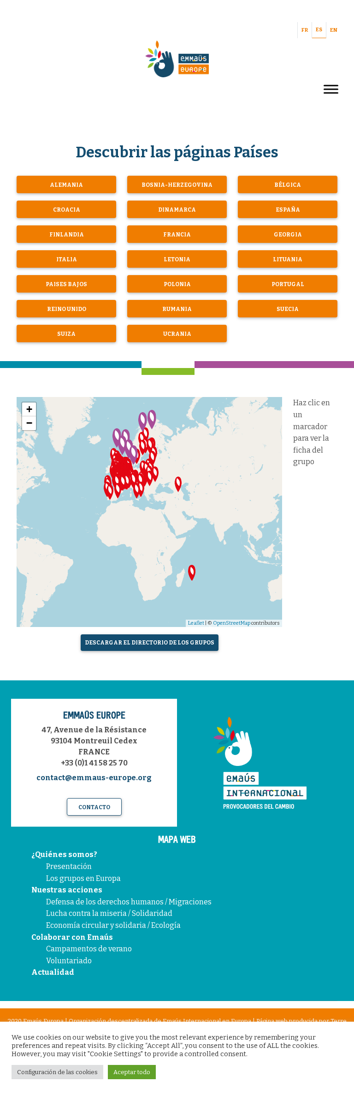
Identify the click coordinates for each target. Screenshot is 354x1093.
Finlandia (66, 234)
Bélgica (287, 185)
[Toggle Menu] (331, 89)
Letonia (177, 259)
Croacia (66, 210)
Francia (177, 234)
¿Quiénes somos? (64, 854)
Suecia (288, 309)
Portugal (287, 284)
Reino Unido (66, 309)
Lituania (287, 259)
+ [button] (29, 409)
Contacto (94, 807)
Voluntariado (69, 960)
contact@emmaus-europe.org (94, 777)
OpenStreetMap (231, 623)
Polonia (177, 284)
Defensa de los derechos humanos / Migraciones (129, 901)
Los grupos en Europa (83, 878)
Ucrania (177, 334)
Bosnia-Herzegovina (177, 185)
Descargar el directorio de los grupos (149, 642)
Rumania (177, 309)
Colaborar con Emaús (72, 937)
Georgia (288, 234)
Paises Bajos (66, 284)
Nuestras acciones (66, 890)
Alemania (66, 185)
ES (319, 30)
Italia (66, 259)
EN (333, 30)
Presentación (69, 866)
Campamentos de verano (89, 948)
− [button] (29, 423)
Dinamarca (177, 210)
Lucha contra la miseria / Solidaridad (109, 913)
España (288, 210)
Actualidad (52, 972)
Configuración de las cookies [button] (57, 1072)
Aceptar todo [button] (131, 1072)
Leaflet (196, 623)
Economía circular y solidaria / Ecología (113, 925)
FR (304, 30)
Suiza (66, 334)
